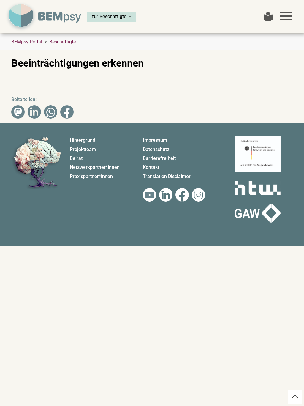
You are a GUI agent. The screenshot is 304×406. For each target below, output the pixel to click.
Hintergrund (82, 140)
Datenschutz (156, 149)
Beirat (76, 158)
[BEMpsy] (44, 16)
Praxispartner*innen (91, 176)
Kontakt (151, 167)
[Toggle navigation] (286, 16)
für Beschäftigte (110, 16)
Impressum (155, 140)
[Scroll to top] (295, 397)
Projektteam (83, 149)
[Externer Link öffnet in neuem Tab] (149, 195)
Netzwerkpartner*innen (95, 167)
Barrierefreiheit (159, 158)
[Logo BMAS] (258, 156)
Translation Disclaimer (167, 176)
